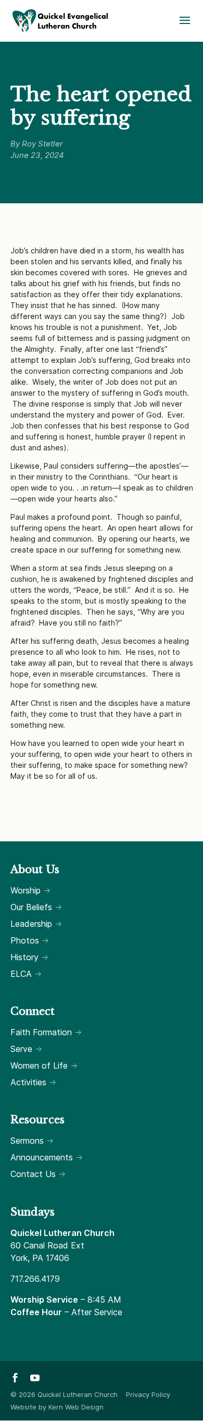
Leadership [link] (31, 923)
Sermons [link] (27, 1140)
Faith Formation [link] (41, 1032)
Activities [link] (28, 1082)
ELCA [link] (21, 974)
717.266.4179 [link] (35, 1278)
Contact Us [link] (33, 1174)
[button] (184, 27)
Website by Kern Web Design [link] (57, 1407)
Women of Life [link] (39, 1065)
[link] (60, 20)
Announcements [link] (41, 1157)
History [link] (24, 957)
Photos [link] (24, 940)
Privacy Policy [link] (148, 1394)
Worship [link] (25, 890)
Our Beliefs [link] (31, 907)
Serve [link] (21, 1049)
